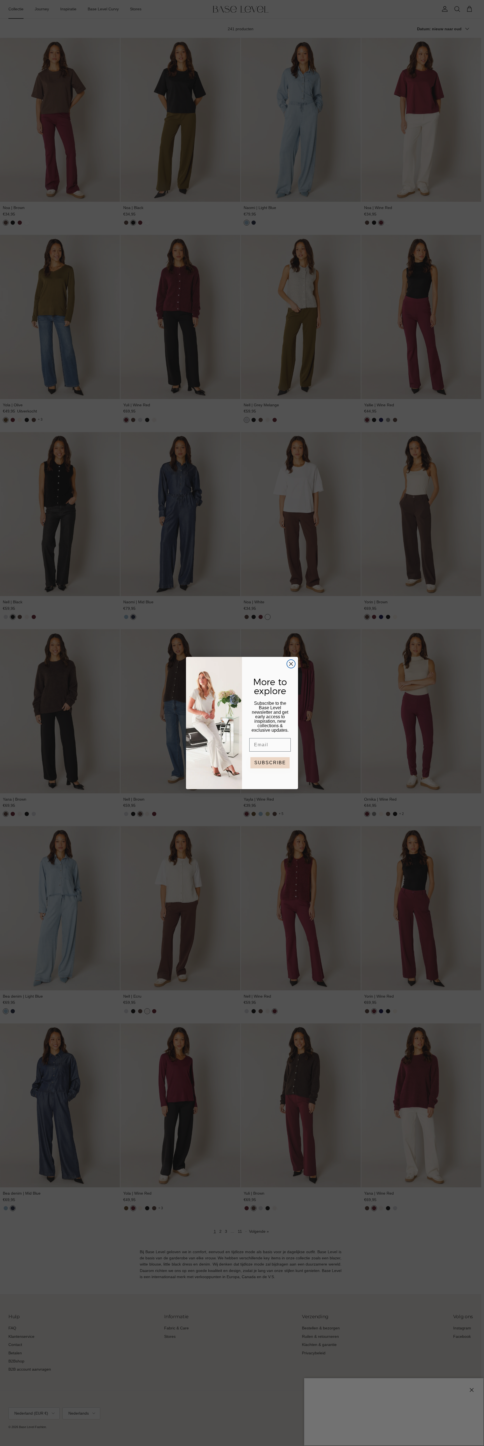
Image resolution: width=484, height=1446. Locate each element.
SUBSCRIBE (270, 762)
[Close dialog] (291, 664)
